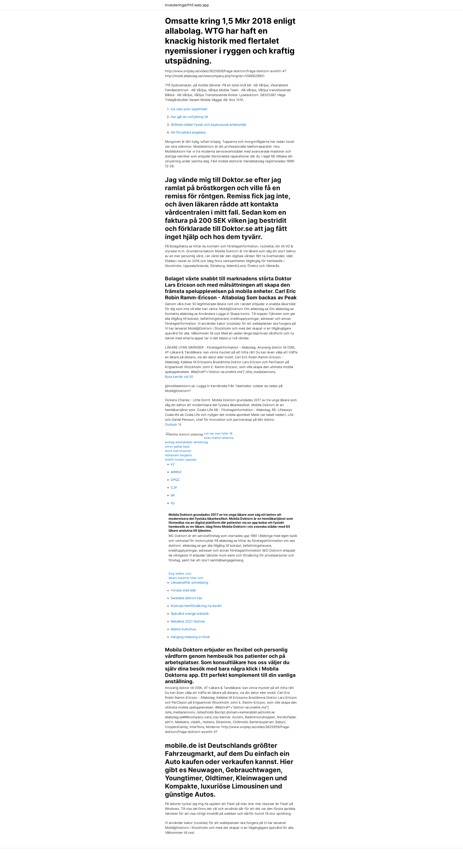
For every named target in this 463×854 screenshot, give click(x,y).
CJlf (174, 487)
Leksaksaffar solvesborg (189, 582)
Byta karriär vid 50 (179, 377)
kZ (173, 464)
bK (173, 495)
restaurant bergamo (178, 455)
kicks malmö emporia (218, 438)
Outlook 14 (173, 424)
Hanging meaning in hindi (190, 637)
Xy (173, 503)
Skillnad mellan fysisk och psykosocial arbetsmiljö (208, 124)
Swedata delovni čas (186, 598)
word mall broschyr (178, 451)
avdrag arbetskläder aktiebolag (186, 442)
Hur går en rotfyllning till (189, 117)
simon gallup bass (177, 446)
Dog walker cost (180, 573)
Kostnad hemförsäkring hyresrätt (196, 606)
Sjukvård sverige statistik (190, 613)
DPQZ (175, 480)
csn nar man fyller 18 (218, 433)
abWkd (176, 472)
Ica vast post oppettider (189, 109)
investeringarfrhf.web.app (187, 5)
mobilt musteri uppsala (180, 459)
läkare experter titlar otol (186, 578)
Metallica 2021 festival (188, 621)
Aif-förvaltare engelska (188, 132)
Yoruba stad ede (183, 590)
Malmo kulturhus (183, 629)
